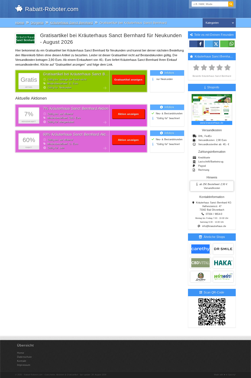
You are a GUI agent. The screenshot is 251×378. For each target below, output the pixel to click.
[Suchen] (230, 4)
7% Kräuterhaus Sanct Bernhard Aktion (75, 108)
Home (20, 352)
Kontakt (21, 360)
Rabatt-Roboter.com (50, 9)
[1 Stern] (196, 68)
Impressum (23, 364)
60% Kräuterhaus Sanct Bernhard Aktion (76, 134)
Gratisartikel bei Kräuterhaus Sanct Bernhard (80, 74)
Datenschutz (24, 356)
